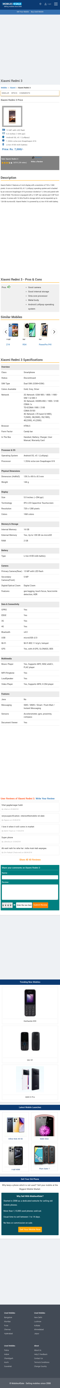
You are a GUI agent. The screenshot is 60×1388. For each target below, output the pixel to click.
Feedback (43, 1354)
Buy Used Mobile (37, 12)
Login (49, 4)
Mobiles (4, 87)
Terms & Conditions (41, 1362)
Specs (14, 93)
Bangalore (8, 1317)
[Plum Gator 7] (44, 1143)
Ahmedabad (39, 1329)
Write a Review (37, 161)
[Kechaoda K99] (30, 987)
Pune (6, 1325)
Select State (41, 4)
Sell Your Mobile (23, 12)
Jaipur (36, 1333)
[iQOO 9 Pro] (30, 1065)
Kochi (6, 1362)
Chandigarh (8, 1358)
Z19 (8, 344)
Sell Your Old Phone (30, 1179)
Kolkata (37, 1325)
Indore (6, 1354)
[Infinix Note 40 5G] (15, 1112)
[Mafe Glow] (44, 1112)
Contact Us (38, 1358)
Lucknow (37, 1321)
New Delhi (38, 1317)
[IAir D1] (30, 1026)
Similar (5, 93)
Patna (6, 1350)
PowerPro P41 (45, 344)
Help (36, 1354)
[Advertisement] (30, 46)
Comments (24, 93)
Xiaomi (12, 87)
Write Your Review (45, 798)
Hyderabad (8, 1333)
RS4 (24, 344)
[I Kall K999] (15, 1143)
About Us (37, 1350)
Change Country (40, 1366)
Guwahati (8, 1366)
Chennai (7, 1329)
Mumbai (7, 1321)
